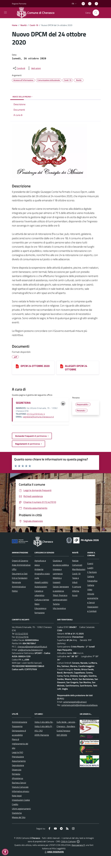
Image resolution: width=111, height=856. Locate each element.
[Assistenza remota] (78, 841)
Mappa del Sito (18, 817)
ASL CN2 (39, 730)
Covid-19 (34, 25)
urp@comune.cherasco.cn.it (30, 649)
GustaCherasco (63, 730)
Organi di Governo (20, 560)
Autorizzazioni (41, 586)
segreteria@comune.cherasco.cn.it (38, 416)
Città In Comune (68, 841)
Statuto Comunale (20, 787)
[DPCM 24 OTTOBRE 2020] (17, 366)
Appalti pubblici (41, 582)
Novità (23, 25)
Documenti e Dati (19, 573)
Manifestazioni (78, 569)
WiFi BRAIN (62, 735)
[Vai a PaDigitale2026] (82, 540)
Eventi (90, 563)
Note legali (17, 795)
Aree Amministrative (21, 565)
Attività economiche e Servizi (92, 598)
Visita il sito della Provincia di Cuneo (50, 726)
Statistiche (17, 813)
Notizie (75, 560)
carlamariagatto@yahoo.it (75, 701)
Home (14, 25)
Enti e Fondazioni (19, 578)
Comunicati (77, 565)
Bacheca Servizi (19, 782)
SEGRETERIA (23, 403)
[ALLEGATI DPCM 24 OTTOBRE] (62, 366)
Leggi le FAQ (17, 752)
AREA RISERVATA (55, 851)
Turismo (56, 604)
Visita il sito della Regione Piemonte (51, 722)
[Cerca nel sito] (96, 12)
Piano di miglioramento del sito (20, 744)
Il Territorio (92, 572)
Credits (15, 804)
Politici (15, 591)
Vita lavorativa (59, 608)
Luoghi (90, 567)
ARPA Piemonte (42, 735)
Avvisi (74, 595)
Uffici (14, 569)
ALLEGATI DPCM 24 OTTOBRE (76, 367)
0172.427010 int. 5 (36, 413)
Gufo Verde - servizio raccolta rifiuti (72, 722)
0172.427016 (22, 636)
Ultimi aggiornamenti (21, 808)
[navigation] (5, 12)
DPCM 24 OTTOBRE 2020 (35, 366)
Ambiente (39, 569)
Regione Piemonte (19, 3)
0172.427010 (21, 633)
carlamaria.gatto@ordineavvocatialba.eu (79, 705)
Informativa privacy (20, 791)
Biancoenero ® (78, 845)
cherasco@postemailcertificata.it (32, 646)
